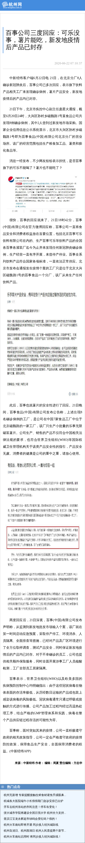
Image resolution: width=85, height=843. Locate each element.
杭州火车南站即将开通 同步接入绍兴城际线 (31, 824)
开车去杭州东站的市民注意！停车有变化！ (31, 807)
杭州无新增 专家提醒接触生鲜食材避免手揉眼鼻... (35, 795)
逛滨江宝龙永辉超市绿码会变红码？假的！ (31, 818)
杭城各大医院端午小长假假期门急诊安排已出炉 (33, 801)
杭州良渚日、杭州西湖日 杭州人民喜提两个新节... (35, 830)
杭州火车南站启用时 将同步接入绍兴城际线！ (32, 836)
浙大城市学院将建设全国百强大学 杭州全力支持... (35, 812)
